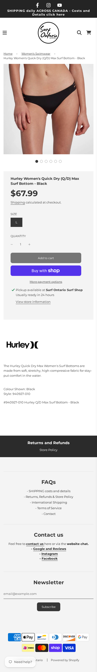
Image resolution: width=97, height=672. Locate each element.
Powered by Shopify (65, 660)
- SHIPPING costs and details (48, 491)
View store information (33, 302)
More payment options (46, 281)
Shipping (18, 202)
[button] (36, 161)
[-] (12, 244)
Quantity (18, 236)
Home (8, 53)
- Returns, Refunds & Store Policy (48, 497)
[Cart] (88, 32)
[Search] (79, 32)
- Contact (49, 514)
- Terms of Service (48, 508)
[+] (29, 244)
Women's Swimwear (35, 53)
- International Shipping (48, 502)
